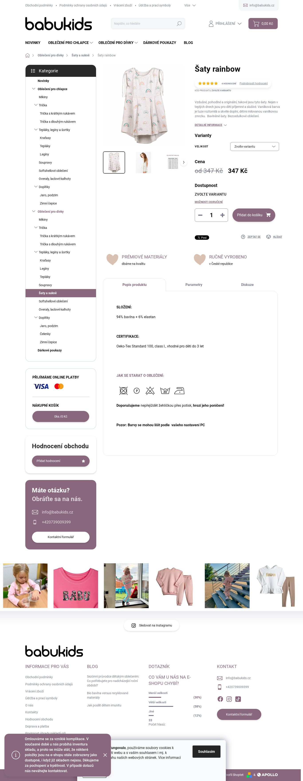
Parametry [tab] (193, 285)
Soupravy (45, 162)
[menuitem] (34, 43)
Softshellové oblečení (53, 170)
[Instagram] (229, 698)
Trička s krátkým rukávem (57, 113)
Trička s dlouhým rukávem (58, 121)
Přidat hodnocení (48, 461)
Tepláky (45, 146)
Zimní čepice (48, 203)
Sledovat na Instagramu (155, 625)
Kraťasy (45, 138)
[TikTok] (238, 698)
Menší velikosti (158, 693)
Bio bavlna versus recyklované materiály (107, 695)
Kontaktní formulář (61, 537)
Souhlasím (206, 751)
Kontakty (31, 712)
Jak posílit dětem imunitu (104, 705)
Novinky (43, 81)
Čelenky (45, 334)
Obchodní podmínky (39, 5)
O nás (29, 705)
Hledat (179, 23)
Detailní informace (208, 125)
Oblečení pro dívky (51, 211)
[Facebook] (220, 698)
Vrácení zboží (123, 5)
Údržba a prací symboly (155, 5)
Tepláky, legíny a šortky (54, 130)
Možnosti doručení (209, 202)
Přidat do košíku (249, 215)
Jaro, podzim (49, 195)
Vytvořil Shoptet (233, 775)
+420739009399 (56, 522)
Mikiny (43, 97)
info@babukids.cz (57, 512)
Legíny (44, 154)
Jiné (151, 711)
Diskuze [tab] (247, 285)
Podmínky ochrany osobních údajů (83, 5)
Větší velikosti (157, 702)
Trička (43, 105)
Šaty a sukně (48, 293)
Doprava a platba (37, 726)
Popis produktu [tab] (134, 285)
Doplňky (44, 187)
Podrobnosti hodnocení (254, 83)
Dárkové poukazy (50, 350)
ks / (60, 416)
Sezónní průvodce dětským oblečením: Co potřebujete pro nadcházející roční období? (113, 681)
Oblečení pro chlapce (52, 89)
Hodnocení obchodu (39, 719)
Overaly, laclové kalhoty (55, 178)
